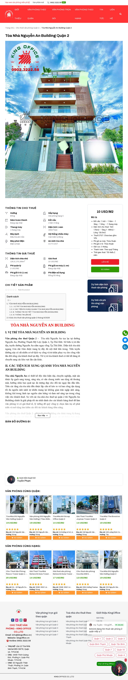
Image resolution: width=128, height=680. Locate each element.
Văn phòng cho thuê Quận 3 (77, 628)
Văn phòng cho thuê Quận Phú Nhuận (78, 642)
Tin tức (102, 14)
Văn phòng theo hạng (84, 14)
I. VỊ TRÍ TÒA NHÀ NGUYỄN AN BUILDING (29, 306)
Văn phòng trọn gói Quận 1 (47, 621)
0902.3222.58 (57, 3)
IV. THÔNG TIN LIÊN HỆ (22, 315)
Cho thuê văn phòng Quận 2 (27, 28)
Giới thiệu (100, 618)
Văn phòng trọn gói (61, 14)
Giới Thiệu (18, 14)
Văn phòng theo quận (37, 14)
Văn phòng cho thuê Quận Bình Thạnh (79, 636)
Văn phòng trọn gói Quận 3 (47, 628)
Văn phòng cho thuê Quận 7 (77, 631)
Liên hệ (112, 14)
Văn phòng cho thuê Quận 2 (77, 625)
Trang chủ (9, 28)
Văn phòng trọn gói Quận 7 (47, 635)
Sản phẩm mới (38, 2)
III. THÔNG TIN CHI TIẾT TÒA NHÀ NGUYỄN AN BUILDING (35, 312)
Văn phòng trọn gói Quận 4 (47, 631)
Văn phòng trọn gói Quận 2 (47, 625)
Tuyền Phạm (24, 481)
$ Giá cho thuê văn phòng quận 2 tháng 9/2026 (29, 318)
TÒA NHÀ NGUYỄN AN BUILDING (23, 304)
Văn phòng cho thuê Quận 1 (77, 621)
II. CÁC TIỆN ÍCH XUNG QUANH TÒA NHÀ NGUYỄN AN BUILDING (38, 309)
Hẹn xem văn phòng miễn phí (16, 2)
